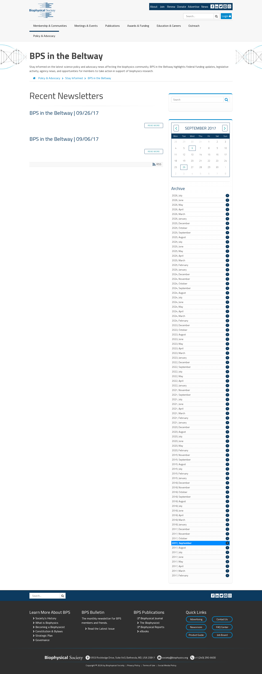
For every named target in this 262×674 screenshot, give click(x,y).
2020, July (200, 436)
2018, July (200, 506)
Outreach (193, 26)
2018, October (200, 492)
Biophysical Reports (152, 627)
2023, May (200, 343)
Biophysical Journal (151, 618)
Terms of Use (149, 665)
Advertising (196, 619)
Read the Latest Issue (101, 628)
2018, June (200, 510)
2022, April (200, 380)
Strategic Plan (44, 635)
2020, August (200, 431)
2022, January (200, 385)
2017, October (200, 538)
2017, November (200, 533)
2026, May (200, 204)
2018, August (200, 501)
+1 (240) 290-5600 (205, 657)
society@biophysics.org (175, 657)
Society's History (45, 618)
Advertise (193, 6)
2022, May (200, 376)
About (154, 6)
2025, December (200, 223)
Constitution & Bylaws (49, 631)
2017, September (200, 543)
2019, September (200, 459)
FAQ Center (222, 627)
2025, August (200, 237)
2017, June (200, 557)
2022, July (200, 371)
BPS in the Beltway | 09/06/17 (64, 139)
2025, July (200, 241)
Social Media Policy (167, 665)
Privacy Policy (133, 665)
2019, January (200, 478)
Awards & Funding (138, 26)
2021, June (200, 404)
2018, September (200, 496)
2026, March (200, 214)
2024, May (200, 306)
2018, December (200, 482)
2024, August (200, 292)
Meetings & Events (86, 26)
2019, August (200, 464)
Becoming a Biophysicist (50, 627)
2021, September (200, 394)
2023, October (200, 329)
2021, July (200, 399)
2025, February (200, 265)
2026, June (200, 200)
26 (184, 167)
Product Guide (196, 635)
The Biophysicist (150, 623)
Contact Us (222, 619)
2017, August (200, 547)
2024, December (200, 274)
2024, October (200, 283)
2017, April (200, 566)
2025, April (200, 255)
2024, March (200, 316)
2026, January (200, 218)
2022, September (200, 367)
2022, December (200, 362)
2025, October (200, 228)
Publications (112, 26)
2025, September (200, 232)
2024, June (200, 302)
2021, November (200, 390)
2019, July (200, 468)
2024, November (200, 279)
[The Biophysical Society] (42, 10)
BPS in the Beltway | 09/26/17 (64, 113)
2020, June (200, 441)
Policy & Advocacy (44, 36)
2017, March (200, 570)
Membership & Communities (50, 26)
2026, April (200, 209)
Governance (42, 640)
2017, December (200, 529)
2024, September (200, 288)
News (204, 6)
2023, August (200, 334)
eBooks (144, 631)
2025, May (200, 251)
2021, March (200, 413)
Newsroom (196, 627)
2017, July (200, 552)
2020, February (200, 450)
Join (162, 6)
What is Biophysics (46, 623)
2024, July (200, 297)
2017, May (200, 561)
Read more (154, 125)
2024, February (200, 320)
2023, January (200, 357)
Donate (181, 6)
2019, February (200, 473)
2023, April (200, 348)
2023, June (200, 339)
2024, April (200, 311)
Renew (171, 6)
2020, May (200, 445)
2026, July (200, 195)
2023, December (200, 325)
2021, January (200, 422)
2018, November (200, 487)
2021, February (200, 418)
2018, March (200, 519)
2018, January (200, 524)
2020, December (200, 427)
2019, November (200, 455)
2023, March (200, 353)
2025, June (200, 246)
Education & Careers (169, 26)
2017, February (200, 575)
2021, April (200, 408)
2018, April (200, 515)
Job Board (222, 635)
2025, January (200, 269)
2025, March (200, 260)
